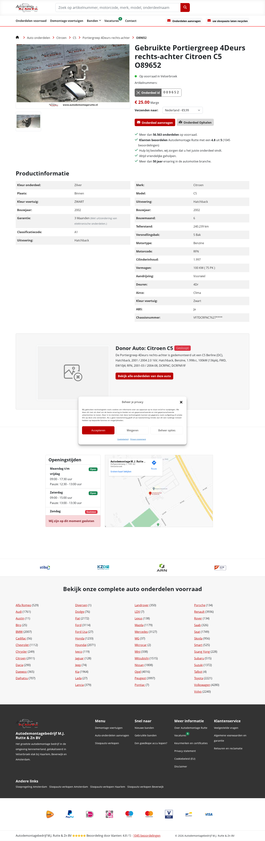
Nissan (139, 665)
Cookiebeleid (123, 439)
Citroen (61, 38)
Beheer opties (166, 430)
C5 (74, 38)
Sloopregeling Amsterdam (31, 786)
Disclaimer (180, 766)
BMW (19, 632)
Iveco (78, 652)
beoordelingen (146, 836)
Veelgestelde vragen (226, 728)
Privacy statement (138, 439)
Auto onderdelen (38, 38)
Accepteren (98, 430)
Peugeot (140, 678)
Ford (78, 625)
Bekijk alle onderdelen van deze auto (144, 376)
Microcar (141, 645)
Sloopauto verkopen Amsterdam (68, 786)
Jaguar (79, 658)
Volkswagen (202, 685)
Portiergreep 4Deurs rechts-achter (106, 38)
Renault (199, 612)
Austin (20, 618)
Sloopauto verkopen (107, 743)
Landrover (142, 605)
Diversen (81, 605)
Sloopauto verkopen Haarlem (107, 786)
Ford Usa (81, 632)
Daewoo (21, 672)
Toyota (198, 678)
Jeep (78, 665)
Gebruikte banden (146, 735)
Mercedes (141, 632)
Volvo (198, 692)
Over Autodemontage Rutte (190, 728)
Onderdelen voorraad (31, 21)
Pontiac (140, 685)
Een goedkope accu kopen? (151, 743)
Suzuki (198, 665)
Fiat (77, 618)
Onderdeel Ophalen (198, 123)
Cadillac (21, 638)
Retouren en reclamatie (228, 748)
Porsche (199, 605)
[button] (181, 402)
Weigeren (132, 430)
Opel (138, 672)
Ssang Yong (202, 652)
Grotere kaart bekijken (121, 471)
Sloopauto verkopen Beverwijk (145, 786)
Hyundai (81, 645)
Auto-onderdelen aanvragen (112, 735)
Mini (137, 652)
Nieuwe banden (144, 728)
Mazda (139, 625)
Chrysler (21, 652)
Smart (198, 645)
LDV (137, 612)
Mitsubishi (142, 658)
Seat (197, 632)
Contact (130, 21)
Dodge (79, 612)
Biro (18, 625)
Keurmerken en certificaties (191, 743)
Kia (77, 672)
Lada (78, 678)
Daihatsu (22, 678)
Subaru (199, 658)
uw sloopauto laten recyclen (230, 21)
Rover (198, 618)
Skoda (198, 638)
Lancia (79, 685)
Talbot (198, 672)
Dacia (19, 665)
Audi (19, 612)
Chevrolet (22, 645)
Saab (197, 625)
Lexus (138, 618)
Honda (79, 638)
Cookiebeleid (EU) (184, 758)
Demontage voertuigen (66, 21)
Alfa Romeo (23, 605)
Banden (92, 21)
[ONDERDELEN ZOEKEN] (185, 7)
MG (137, 638)
